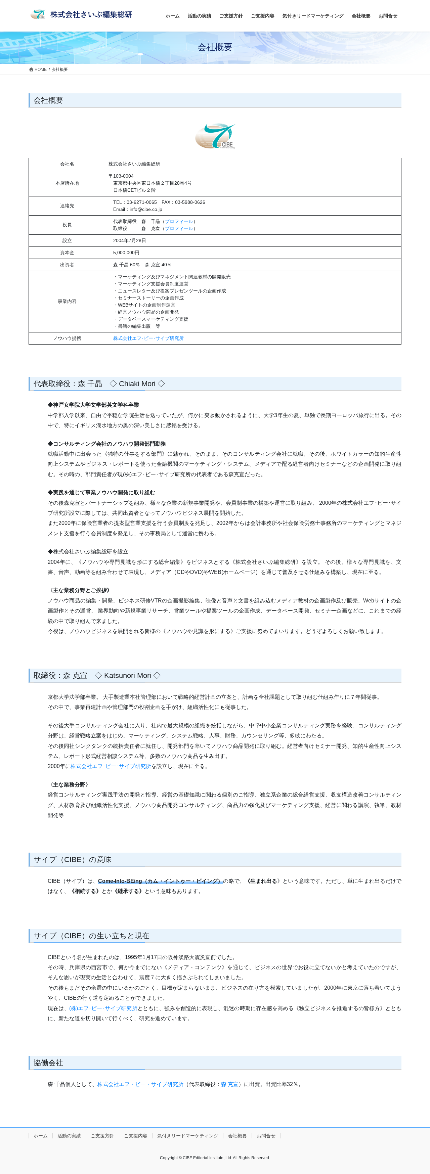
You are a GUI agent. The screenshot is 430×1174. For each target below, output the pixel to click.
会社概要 (237, 1135)
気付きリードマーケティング (187, 1135)
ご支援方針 (102, 1135)
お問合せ (266, 1135)
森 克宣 (230, 1084)
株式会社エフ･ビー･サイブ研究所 (148, 338)
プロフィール (179, 221)
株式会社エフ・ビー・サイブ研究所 (140, 1084)
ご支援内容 (135, 1135)
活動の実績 (69, 1135)
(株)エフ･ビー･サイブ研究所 (103, 1008)
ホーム (41, 1135)
